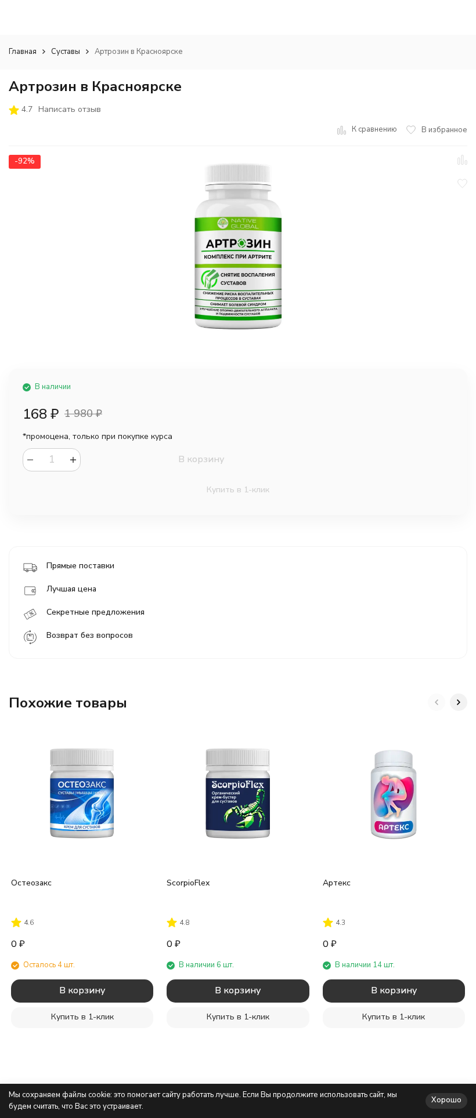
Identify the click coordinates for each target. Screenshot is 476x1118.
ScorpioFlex (188, 882)
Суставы (65, 51)
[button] (436, 702)
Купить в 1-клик (238, 489)
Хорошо (446, 1100)
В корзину (201, 459)
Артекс (337, 882)
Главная (23, 51)
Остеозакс (31, 882)
